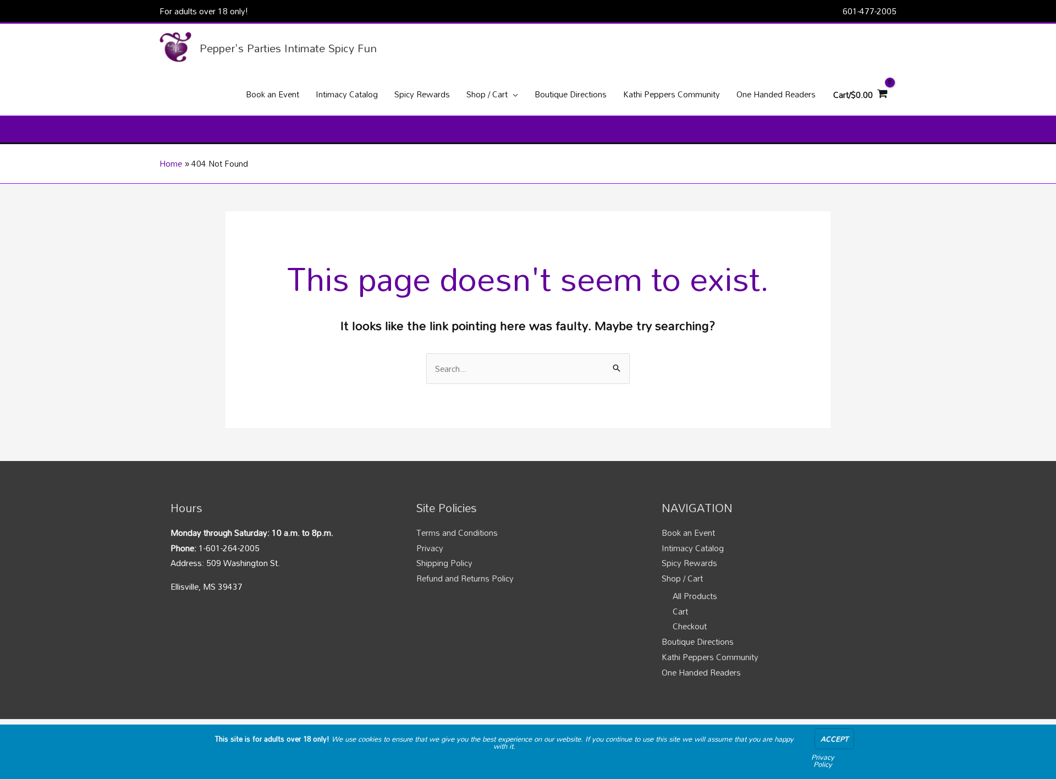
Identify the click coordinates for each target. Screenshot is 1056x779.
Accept (834, 739)
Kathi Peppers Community (710, 657)
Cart (680, 611)
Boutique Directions (698, 641)
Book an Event (688, 532)
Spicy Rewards (689, 563)
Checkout (690, 626)
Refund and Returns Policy (465, 578)
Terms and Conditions (457, 532)
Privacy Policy (822, 760)
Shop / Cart (682, 578)
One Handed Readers (701, 672)
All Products (695, 596)
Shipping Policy (444, 563)
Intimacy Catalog (693, 548)
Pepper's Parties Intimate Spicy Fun (288, 48)
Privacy (429, 548)
